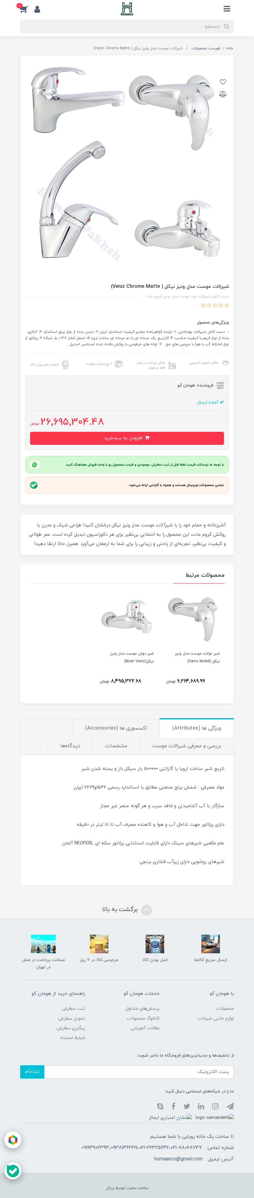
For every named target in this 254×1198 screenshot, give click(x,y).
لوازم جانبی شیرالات (215, 1018)
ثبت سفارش (73, 1009)
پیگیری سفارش (71, 1028)
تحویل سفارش (71, 1018)
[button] (27, 9)
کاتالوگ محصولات (143, 1018)
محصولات (225, 1009)
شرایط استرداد (72, 1038)
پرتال (110, 1188)
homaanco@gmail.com (178, 1159)
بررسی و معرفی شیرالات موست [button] (186, 746)
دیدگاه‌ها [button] (70, 746)
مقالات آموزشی (145, 1028)
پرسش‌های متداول (142, 1009)
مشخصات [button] (116, 746)
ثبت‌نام (32, 1071)
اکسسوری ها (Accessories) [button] (116, 728)
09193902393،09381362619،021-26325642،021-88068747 (141, 1147)
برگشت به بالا (120, 909)
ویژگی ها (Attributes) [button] (196, 728)
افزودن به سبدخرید (124, 438)
